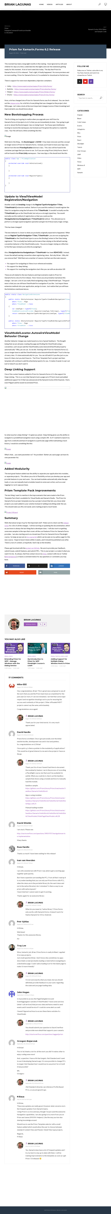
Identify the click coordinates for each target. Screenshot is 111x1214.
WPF (66, 656)
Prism (6, 656)
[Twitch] (91, 81)
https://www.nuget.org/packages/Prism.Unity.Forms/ (32, 86)
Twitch (57, 656)
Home (41, 4)
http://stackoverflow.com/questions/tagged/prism (44, 1034)
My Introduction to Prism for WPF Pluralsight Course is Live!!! (36, 662)
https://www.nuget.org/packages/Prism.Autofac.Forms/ (35, 89)
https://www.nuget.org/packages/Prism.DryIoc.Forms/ (34, 95)
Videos (49, 4)
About (69, 4)
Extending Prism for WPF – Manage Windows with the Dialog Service (13, 662)
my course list (32, 537)
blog (44, 554)
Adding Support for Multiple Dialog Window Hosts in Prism (60, 661)
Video (11, 656)
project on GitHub (32, 548)
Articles (59, 4)
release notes (15, 103)
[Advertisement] (37, 595)
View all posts (31, 624)
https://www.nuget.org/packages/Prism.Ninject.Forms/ (34, 92)
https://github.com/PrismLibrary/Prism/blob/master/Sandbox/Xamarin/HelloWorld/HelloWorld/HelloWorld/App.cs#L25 (45, 801)
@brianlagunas (10, 557)
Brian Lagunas (18, 4)
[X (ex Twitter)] (79, 81)
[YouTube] (85, 81)
